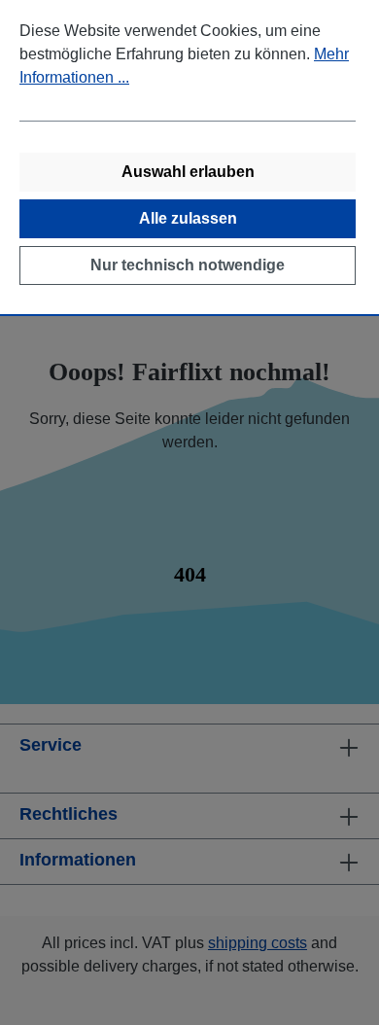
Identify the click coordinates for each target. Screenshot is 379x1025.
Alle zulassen (188, 218)
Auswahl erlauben (188, 171)
